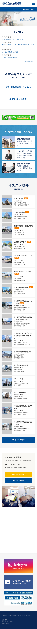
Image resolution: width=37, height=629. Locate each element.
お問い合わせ (19, 480)
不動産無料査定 (19, 474)
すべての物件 (20, 440)
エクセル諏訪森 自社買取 (10, 52)
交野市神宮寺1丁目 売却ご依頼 (12, 39)
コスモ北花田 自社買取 (9, 57)
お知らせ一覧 (29, 61)
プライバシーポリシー (8, 622)
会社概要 (4, 620)
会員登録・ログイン (29, 9)
